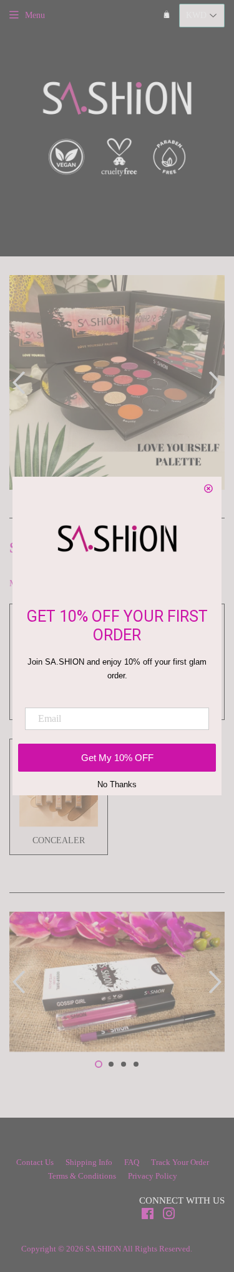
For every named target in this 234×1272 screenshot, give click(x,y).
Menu (35, 15)
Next (217, 382)
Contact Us (35, 1162)
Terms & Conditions (82, 1176)
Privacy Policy (152, 1176)
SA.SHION (103, 1248)
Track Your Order (180, 1162)
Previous (17, 382)
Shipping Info (89, 1162)
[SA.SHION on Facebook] (147, 1215)
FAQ (131, 1162)
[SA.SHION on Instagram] (169, 1215)
